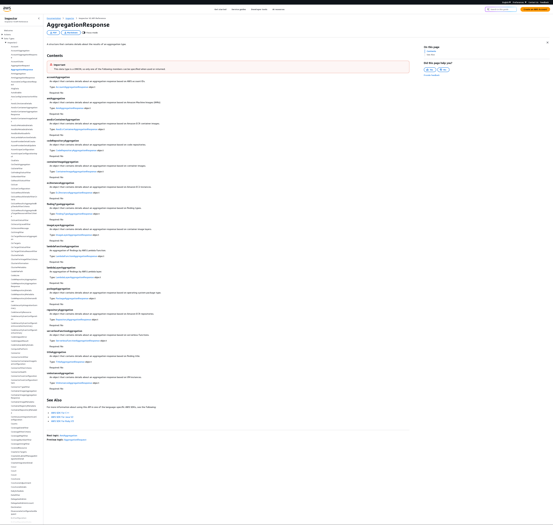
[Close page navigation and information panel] (548, 42)
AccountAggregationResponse (72, 87)
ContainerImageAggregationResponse (76, 171)
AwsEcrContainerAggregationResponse (76, 129)
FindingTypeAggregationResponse (74, 213)
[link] (92, 18)
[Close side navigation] (39, 18)
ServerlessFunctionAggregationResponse (78, 340)
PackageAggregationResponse (72, 298)
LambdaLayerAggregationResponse (75, 277)
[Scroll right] (287, 9)
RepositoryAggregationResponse (73, 319)
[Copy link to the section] (44, 55)
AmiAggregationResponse (70, 108)
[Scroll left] (212, 9)
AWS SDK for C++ (60, 412)
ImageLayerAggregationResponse (74, 234)
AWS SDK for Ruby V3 (62, 421)
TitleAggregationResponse (70, 361)
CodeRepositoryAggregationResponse (76, 150)
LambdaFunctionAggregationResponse (76, 256)
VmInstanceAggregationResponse (74, 382)
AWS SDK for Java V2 (62, 416)
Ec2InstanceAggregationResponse (74, 192)
